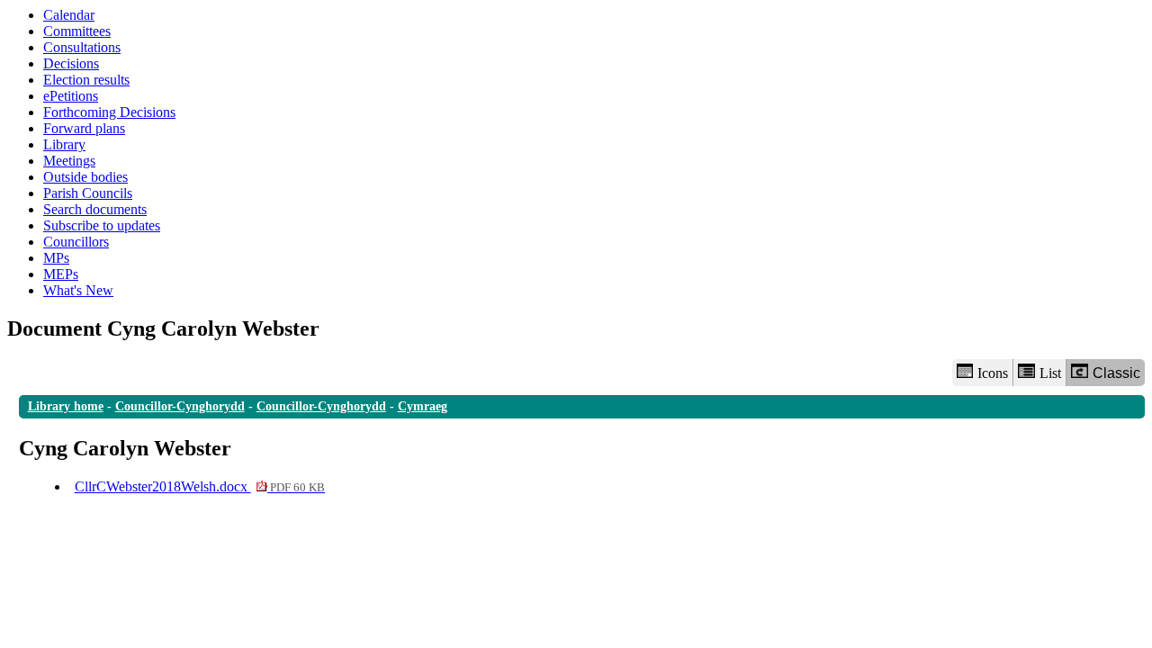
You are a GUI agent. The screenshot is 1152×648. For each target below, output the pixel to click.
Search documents (95, 209)
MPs (56, 258)
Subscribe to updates (101, 225)
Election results (86, 79)
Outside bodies (85, 176)
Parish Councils (87, 193)
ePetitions (70, 96)
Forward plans (84, 128)
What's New (78, 290)
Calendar (68, 14)
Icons (992, 373)
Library (64, 144)
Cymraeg (422, 406)
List (1050, 373)
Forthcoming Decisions (109, 112)
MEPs (60, 274)
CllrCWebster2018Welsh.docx (200, 486)
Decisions (71, 63)
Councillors (76, 241)
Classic (1116, 373)
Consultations (82, 47)
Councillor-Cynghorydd (180, 406)
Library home (66, 406)
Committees (77, 31)
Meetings (69, 160)
